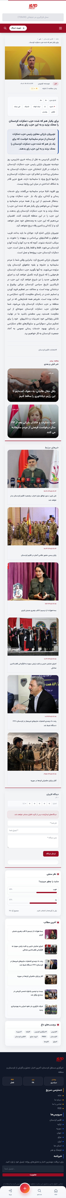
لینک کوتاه (36, 107)
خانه (57, 39)
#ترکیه (28, 1032)
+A (41, 100)
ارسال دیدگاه (51, 853)
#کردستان (53, 1036)
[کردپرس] (33, 6)
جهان (59, 1133)
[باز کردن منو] (60, 28)
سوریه (58, 1128)
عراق (59, 1137)
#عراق (55, 1042)
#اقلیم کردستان (20, 1036)
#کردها (46, 1042)
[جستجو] (5, 28)
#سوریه (19, 1032)
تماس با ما (56, 1104)
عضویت (33, 1174)
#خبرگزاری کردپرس (41, 1032)
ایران (59, 1141)
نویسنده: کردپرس (44, 83)
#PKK (44, 1036)
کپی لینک (17, 107)
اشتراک (27, 107)
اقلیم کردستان (48, 39)
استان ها (57, 1145)
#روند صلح (34, 1036)
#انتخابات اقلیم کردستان (48, 350)
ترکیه (59, 1124)
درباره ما (57, 1099)
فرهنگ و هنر (55, 1150)
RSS (59, 1108)
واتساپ (44, 112)
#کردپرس (54, 1032)
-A (46, 100)
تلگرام (53, 112)
